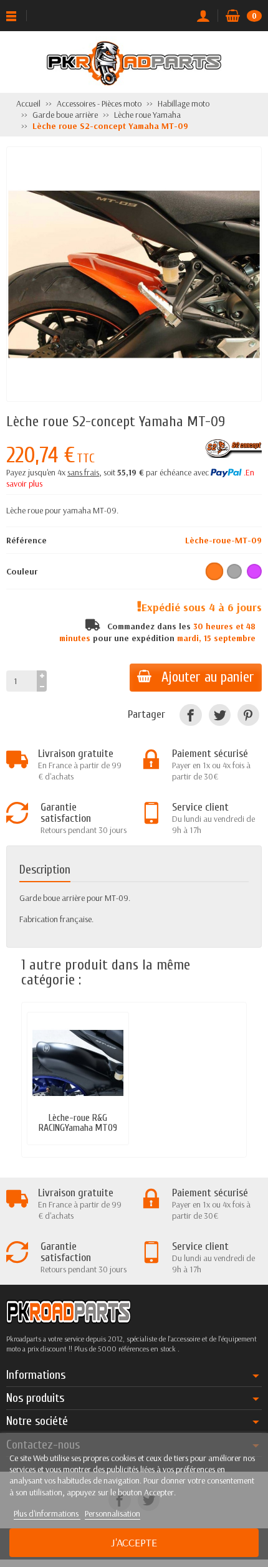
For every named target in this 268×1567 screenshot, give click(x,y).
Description (44, 869)
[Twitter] (220, 715)
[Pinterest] (248, 715)
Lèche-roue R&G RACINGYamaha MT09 (78, 1122)
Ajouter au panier (207, 677)
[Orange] (215, 571)
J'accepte (134, 1542)
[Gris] (234, 571)
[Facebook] (190, 715)
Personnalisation (112, 1513)
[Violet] (254, 571)
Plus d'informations (47, 1513)
